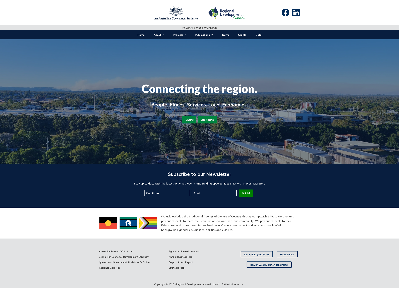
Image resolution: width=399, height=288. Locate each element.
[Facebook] (285, 12)
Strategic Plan (177, 267)
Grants (242, 35)
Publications (202, 35)
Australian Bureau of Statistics (116, 251)
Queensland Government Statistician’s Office (124, 262)
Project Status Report (181, 262)
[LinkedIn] (296, 12)
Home (140, 35)
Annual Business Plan (180, 256)
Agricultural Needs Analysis (184, 251)
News (225, 35)
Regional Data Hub (109, 267)
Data (259, 35)
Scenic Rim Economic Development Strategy (124, 256)
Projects (178, 35)
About (157, 35)
